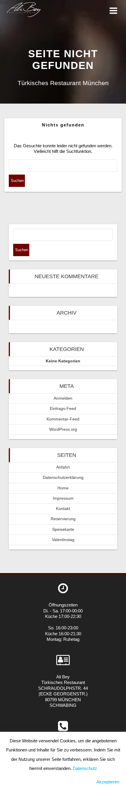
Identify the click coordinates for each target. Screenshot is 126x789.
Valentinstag (63, 540)
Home (63, 488)
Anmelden (63, 398)
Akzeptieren (107, 781)
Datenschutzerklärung (63, 477)
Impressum (63, 498)
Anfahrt (63, 467)
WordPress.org (63, 429)
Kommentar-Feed (63, 419)
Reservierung (63, 519)
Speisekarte (63, 529)
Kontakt (63, 508)
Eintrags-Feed (63, 408)
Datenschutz (85, 768)
